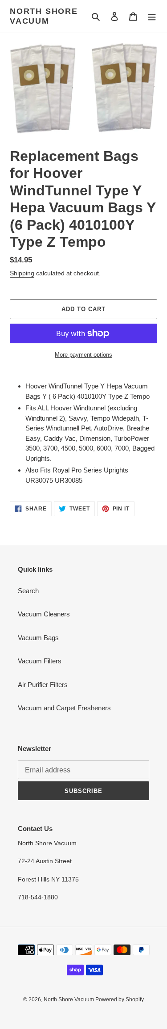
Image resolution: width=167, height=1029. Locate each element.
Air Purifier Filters (43, 684)
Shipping (22, 273)
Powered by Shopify (119, 999)
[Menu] (152, 16)
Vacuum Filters (39, 661)
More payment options (83, 354)
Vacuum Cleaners (44, 614)
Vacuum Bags (38, 637)
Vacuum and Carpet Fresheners (64, 708)
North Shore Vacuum (44, 16)
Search (28, 591)
